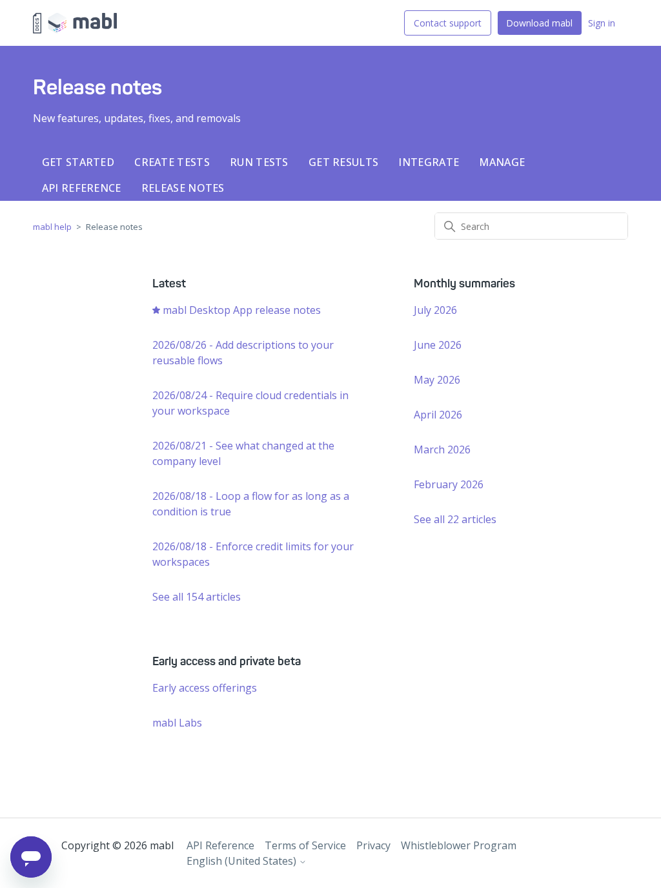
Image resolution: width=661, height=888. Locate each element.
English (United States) (243, 861)
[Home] (75, 23)
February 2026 (448, 484)
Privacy (373, 845)
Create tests (172, 162)
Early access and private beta (226, 661)
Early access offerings (204, 688)
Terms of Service (305, 845)
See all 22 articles (455, 519)
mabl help (52, 226)
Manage (502, 162)
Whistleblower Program (458, 845)
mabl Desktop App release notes (242, 310)
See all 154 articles (196, 597)
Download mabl (539, 23)
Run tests (259, 162)
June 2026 (438, 345)
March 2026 (442, 449)
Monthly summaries (464, 283)
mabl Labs (177, 723)
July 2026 (435, 310)
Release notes (183, 188)
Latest (169, 283)
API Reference (81, 188)
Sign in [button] (601, 23)
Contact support (448, 23)
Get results (343, 162)
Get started (78, 162)
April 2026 (438, 415)
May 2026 (437, 380)
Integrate (428, 162)
